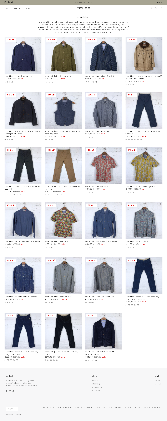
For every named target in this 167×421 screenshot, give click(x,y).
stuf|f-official (16, 414)
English (157, 2)
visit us (17, 8)
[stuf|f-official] (83, 8)
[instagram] (9, 2)
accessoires (98, 387)
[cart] (161, 8)
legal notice (48, 407)
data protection (64, 407)
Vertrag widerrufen (152, 407)
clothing (96, 384)
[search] (156, 8)
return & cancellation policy (87, 407)
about (28, 8)
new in (95, 380)
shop (7, 8)
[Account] (150, 8)
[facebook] (5, 2)
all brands (97, 390)
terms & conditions (133, 407)
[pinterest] (12, 2)
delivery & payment (112, 407)
